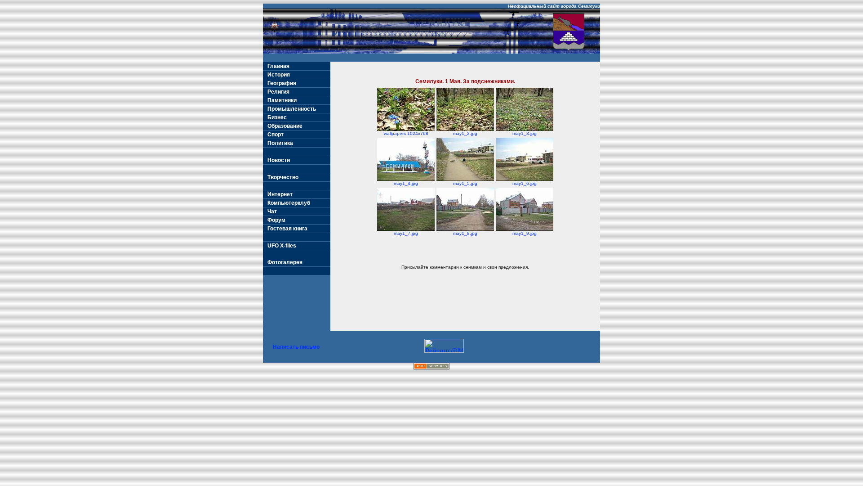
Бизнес (277, 117)
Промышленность (291, 109)
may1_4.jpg (406, 183)
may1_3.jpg (524, 133)
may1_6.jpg (524, 183)
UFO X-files (281, 246)
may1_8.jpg (465, 233)
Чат (272, 211)
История (278, 75)
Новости (278, 160)
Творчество (282, 177)
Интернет (280, 194)
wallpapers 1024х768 (406, 133)
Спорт (275, 134)
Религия (278, 92)
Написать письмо (296, 347)
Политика (280, 143)
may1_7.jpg (406, 233)
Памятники (282, 100)
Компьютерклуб (288, 203)
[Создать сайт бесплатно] (431, 367)
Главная (278, 66)
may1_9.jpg (524, 233)
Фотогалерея (284, 262)
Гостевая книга (287, 228)
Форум (276, 220)
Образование (284, 126)
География (281, 83)
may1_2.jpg (465, 133)
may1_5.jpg (465, 183)
